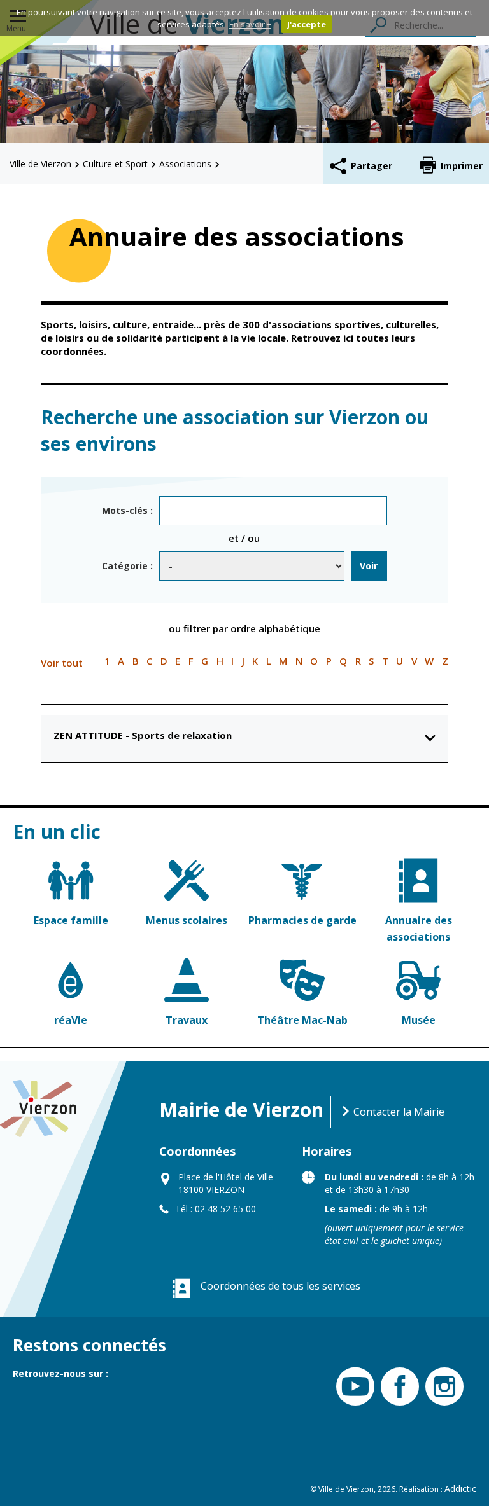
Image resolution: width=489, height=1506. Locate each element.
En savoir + (250, 24)
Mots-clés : (127, 510)
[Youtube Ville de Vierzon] (352, 1386)
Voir (369, 566)
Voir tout (62, 662)
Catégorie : (127, 566)
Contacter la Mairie (397, 1112)
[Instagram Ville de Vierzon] (441, 1386)
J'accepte (306, 24)
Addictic (460, 1488)
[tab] (244, 738)
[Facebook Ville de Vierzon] (396, 1386)
